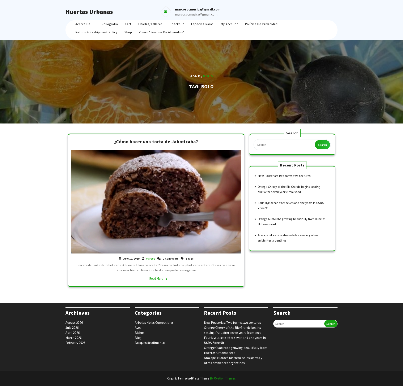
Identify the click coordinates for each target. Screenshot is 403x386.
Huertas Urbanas (89, 12)
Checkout (177, 24)
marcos (150, 258)
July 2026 (72, 327)
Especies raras (202, 24)
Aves (138, 327)
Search (322, 145)
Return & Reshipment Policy (96, 32)
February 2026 (75, 343)
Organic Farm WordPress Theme (201, 378)
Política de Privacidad (261, 24)
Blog (138, 337)
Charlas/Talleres (150, 24)
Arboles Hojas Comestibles (154, 322)
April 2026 (72, 332)
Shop (128, 32)
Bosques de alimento (150, 343)
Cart (128, 24)
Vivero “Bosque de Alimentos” (161, 32)
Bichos (139, 332)
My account (229, 24)
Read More (156, 279)
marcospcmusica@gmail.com (196, 14)
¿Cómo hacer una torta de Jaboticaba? (156, 141)
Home (195, 76)
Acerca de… (84, 24)
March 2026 (73, 337)
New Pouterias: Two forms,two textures (284, 176)
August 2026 (74, 322)
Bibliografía (109, 24)
